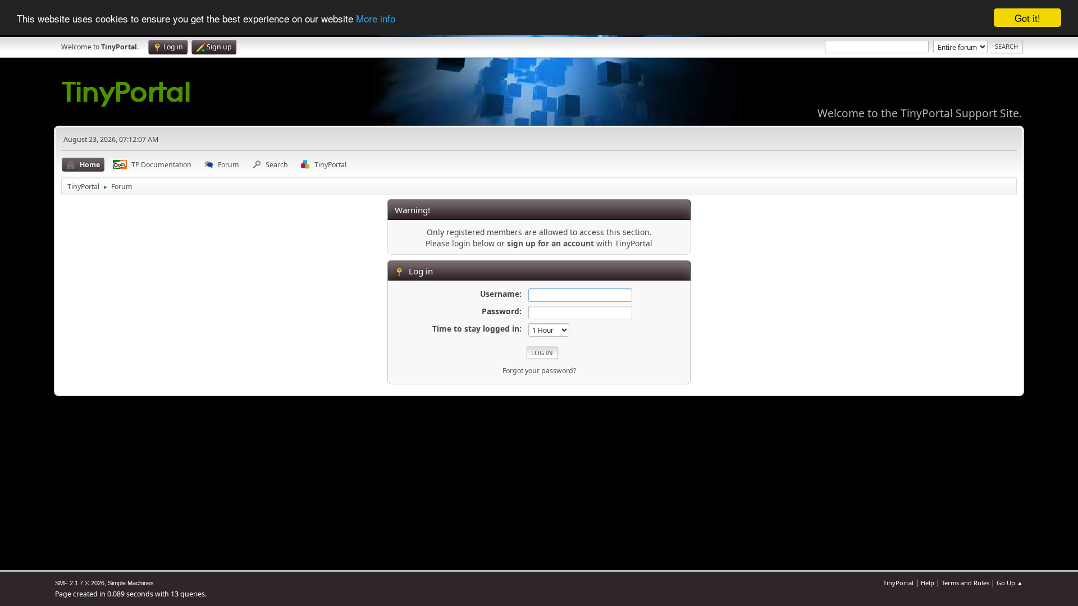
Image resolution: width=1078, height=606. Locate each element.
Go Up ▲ (1010, 583)
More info (375, 18)
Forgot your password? (539, 370)
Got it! (1027, 18)
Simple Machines (131, 583)
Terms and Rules (965, 583)
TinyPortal (898, 583)
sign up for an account (550, 243)
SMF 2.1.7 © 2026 (79, 583)
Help (927, 583)
